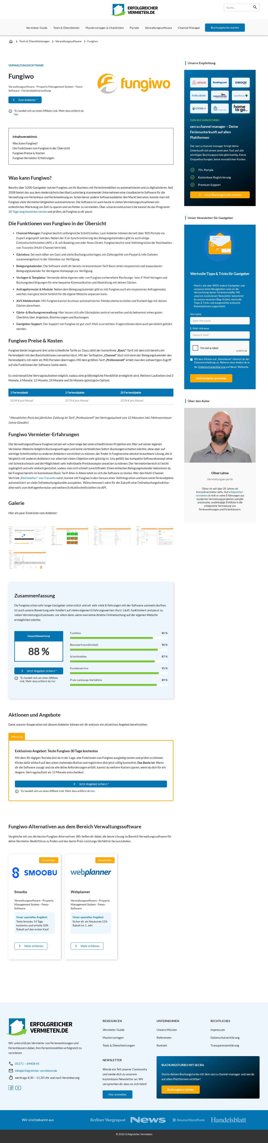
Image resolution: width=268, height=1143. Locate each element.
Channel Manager (189, 27)
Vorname (195, 314)
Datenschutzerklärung (211, 366)
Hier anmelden (117, 1094)
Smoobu (20, 892)
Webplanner (80, 892)
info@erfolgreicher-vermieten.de (36, 1070)
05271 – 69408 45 (27, 1063)
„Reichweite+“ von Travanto (38, 478)
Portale (134, 27)
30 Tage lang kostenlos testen (27, 211)
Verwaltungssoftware (158, 27)
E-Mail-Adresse (199, 328)
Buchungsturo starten (180, 1089)
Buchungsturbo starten (225, 27)
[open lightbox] (27, 535)
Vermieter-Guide (36, 27)
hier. (16, 114)
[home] (134, 10)
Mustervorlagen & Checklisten (105, 27)
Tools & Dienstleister (66, 27)
